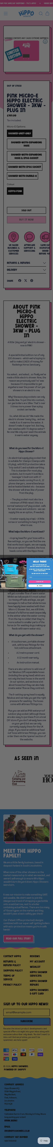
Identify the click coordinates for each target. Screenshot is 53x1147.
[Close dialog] (51, 560)
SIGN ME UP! (39, 581)
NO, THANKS (40, 585)
